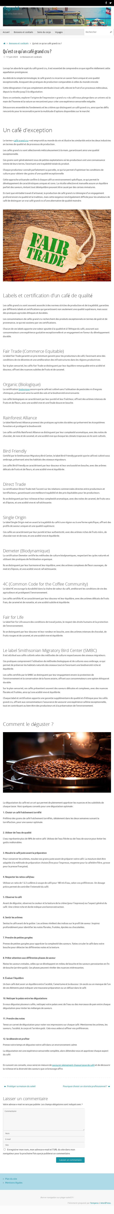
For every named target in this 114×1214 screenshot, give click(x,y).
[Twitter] (110, 3)
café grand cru (21, 140)
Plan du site (11, 1179)
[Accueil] (4, 43)
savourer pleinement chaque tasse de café (73, 1065)
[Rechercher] (111, 32)
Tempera (94, 1203)
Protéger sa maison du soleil (21, 1086)
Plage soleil (11, 8)
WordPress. (105, 1203)
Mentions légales (13, 1182)
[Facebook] (106, 3)
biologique (24, 389)
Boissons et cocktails (18, 43)
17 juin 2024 (12, 57)
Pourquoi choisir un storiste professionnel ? (85, 1086)
